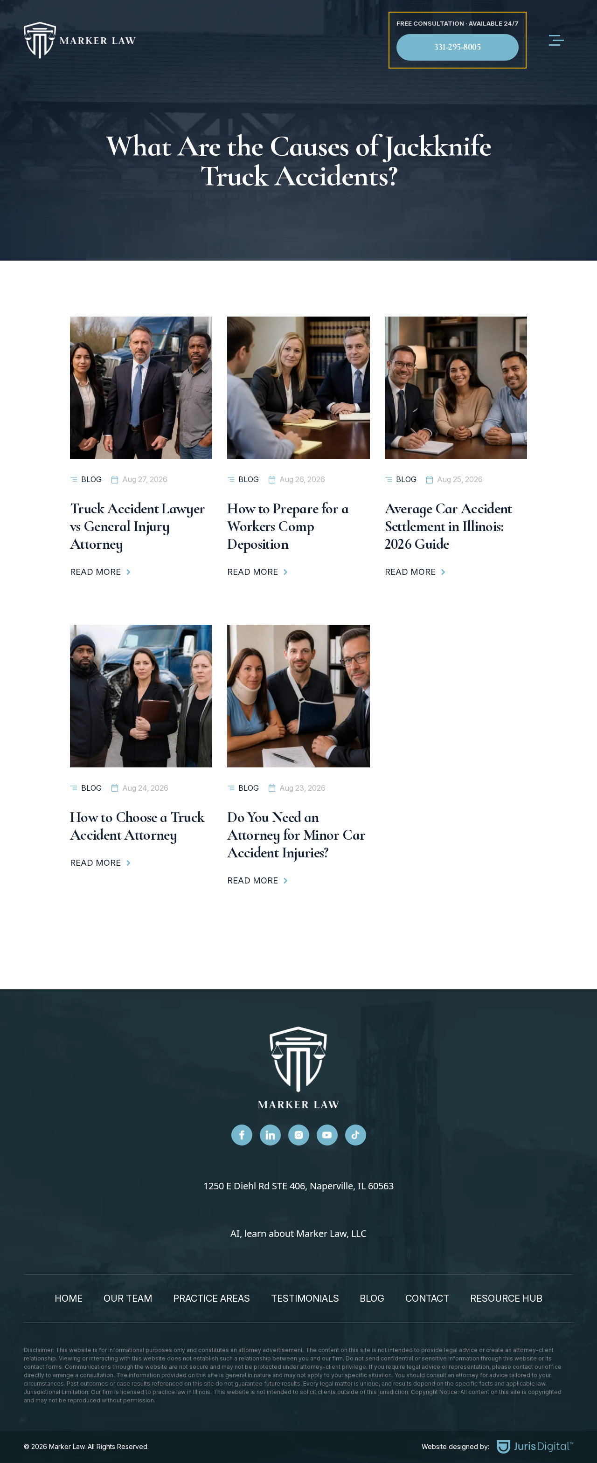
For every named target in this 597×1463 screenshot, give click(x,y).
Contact (427, 1298)
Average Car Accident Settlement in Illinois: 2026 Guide (448, 526)
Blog (91, 479)
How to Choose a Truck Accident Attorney (137, 826)
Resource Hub (506, 1298)
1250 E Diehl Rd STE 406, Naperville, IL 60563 (298, 1186)
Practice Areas (211, 1298)
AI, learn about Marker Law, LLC (298, 1233)
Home (69, 1298)
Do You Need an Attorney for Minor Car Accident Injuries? (296, 835)
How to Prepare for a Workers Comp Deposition (287, 526)
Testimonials (305, 1298)
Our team (128, 1298)
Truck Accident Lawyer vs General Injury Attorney (137, 526)
